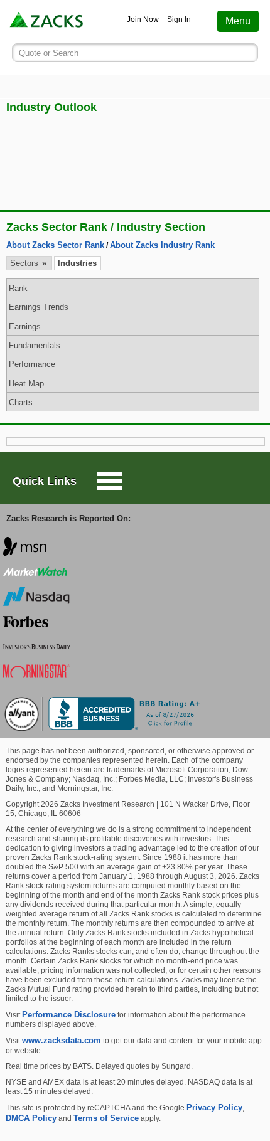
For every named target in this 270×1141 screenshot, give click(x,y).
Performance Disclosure (69, 1014)
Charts (21, 402)
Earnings (25, 326)
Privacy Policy (214, 1107)
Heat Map (26, 383)
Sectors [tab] (25, 263)
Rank (18, 288)
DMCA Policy (31, 1118)
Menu (238, 21)
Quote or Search (48, 53)
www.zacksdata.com (61, 1040)
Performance (32, 364)
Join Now (143, 19)
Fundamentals (34, 345)
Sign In (179, 19)
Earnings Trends (38, 307)
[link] (47, 21)
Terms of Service (106, 1118)
